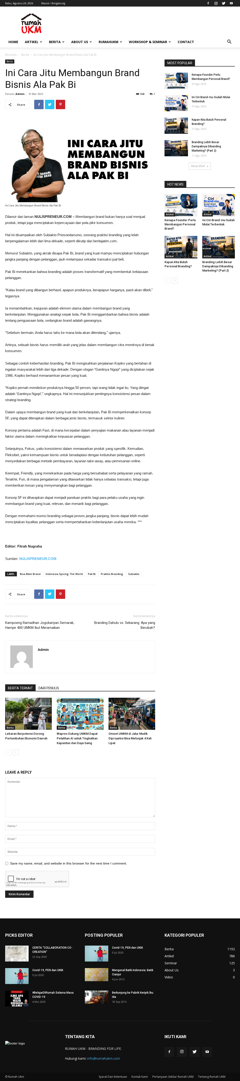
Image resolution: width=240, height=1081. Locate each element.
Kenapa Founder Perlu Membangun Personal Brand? (180, 224)
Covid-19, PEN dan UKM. (48, 970)
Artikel (31, 42)
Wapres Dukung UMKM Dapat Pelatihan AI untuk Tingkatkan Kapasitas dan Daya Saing (77, 738)
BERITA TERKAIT (20, 688)
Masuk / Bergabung (53, 3)
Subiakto (133, 574)
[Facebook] (208, 3)
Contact (186, 42)
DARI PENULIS (48, 688)
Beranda (11, 55)
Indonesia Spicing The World (64, 574)
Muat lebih (198, 166)
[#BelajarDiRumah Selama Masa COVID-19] (17, 999)
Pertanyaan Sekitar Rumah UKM (173, 1077)
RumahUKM (108, 42)
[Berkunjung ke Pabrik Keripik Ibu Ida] (96, 997)
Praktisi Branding (112, 574)
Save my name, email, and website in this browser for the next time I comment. (68, 863)
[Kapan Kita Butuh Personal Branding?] (176, 126)
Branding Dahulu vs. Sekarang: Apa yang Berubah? (124, 625)
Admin (20, 94)
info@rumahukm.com (103, 1058)
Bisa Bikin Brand (30, 574)
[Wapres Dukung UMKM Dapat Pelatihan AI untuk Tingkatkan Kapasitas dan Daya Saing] (80, 714)
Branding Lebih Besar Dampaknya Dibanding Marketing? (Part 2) (206, 146)
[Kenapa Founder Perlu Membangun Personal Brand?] (176, 81)
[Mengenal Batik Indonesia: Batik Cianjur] (96, 974)
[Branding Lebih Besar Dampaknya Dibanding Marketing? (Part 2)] (176, 148)
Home (13, 42)
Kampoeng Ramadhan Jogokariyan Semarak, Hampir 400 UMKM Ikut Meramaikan (39, 625)
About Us (79, 42)
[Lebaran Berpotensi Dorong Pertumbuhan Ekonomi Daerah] (28, 714)
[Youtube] (231, 3)
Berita (55, 42)
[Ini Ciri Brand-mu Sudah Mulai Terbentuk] (176, 103)
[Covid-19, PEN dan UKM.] (17, 976)
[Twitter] (223, 3)
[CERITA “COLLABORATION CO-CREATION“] (17, 954)
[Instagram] (215, 3)
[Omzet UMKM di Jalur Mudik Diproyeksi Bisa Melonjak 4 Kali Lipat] (132, 714)
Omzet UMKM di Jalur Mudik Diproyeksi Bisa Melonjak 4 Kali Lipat (130, 738)
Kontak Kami (139, 1077)
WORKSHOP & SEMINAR (148, 42)
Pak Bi (92, 574)
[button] (229, 42)
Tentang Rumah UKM (211, 1077)
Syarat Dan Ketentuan (113, 1077)
